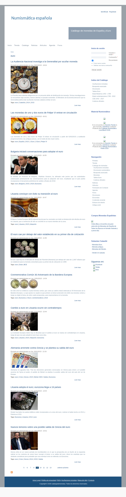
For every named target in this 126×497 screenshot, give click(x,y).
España (21, 141)
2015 (32, 102)
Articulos (95, 185)
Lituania (21, 224)
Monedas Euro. (97, 245)
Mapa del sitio (82, 480)
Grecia (26, 377)
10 (40, 468)
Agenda (52, 45)
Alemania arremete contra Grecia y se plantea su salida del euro (42, 348)
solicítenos (106, 127)
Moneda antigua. (97, 247)
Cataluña (22, 102)
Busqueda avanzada (99, 86)
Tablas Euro (96, 91)
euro (16, 102)
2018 (32, 184)
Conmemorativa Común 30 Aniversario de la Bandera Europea (41, 274)
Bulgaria (22, 184)
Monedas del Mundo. (99, 249)
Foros (60, 45)
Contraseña (113, 57)
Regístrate (112, 12)
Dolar (21, 264)
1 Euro (32, 141)
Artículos (43, 45)
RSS (97, 270)
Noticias (34, 45)
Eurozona (38, 184)
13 (50, 468)
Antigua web (96, 205)
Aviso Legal (36, 480)
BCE (25, 264)
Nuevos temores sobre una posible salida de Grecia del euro (40, 427)
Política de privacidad (49, 480)
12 (47, 468)
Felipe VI (44, 141)
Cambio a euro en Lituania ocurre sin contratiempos (36, 308)
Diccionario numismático (102, 170)
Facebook (98, 264)
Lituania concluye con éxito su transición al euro (34, 194)
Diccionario (96, 89)
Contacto (91, 480)
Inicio (10, 45)
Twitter (97, 267)
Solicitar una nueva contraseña (103, 65)
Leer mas (77, 105)
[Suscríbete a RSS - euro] (12, 473)
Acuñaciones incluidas (100, 84)
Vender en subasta (98, 253)
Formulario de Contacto (100, 188)
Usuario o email (112, 53)
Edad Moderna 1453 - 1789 (101, 94)
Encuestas (95, 198)
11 (44, 468)
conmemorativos (37, 298)
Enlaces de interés (98, 202)
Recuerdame (113, 60)
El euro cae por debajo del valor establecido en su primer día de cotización (47, 234)
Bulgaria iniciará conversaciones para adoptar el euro (37, 151)
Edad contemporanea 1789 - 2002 (103, 96)
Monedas (97, 175)
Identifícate (104, 12)
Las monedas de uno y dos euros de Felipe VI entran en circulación (44, 112)
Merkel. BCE (38, 377)
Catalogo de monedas (99, 165)
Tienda (16, 45)
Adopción (33, 224)
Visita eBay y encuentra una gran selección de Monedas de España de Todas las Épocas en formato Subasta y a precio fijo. (104, 227)
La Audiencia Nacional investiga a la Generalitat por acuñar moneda (44, 61)
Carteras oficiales (98, 101)
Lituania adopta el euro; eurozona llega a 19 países (36, 387)
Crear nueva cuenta (99, 63)
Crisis (21, 377)
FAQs (59, 480)
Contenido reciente (98, 200)
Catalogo (25, 45)
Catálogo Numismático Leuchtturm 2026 (108, 129)
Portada (95, 161)
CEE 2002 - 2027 (98, 99)
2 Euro (37, 141)
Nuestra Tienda (110, 125)
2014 (28, 102)
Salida (46, 377)
